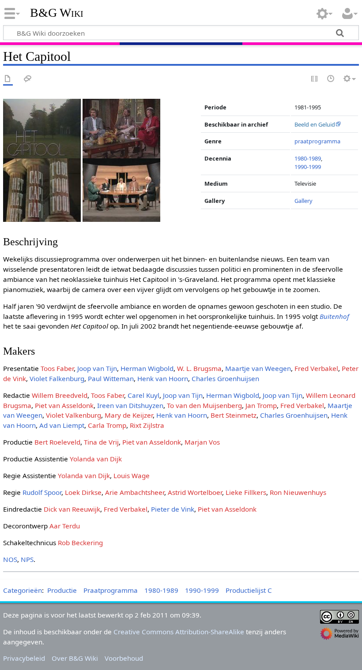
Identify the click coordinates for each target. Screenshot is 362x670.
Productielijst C (249, 590)
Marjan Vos (202, 442)
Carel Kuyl (143, 395)
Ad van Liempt (61, 425)
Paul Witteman (111, 378)
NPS (27, 559)
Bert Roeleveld (57, 442)
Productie (62, 590)
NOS (10, 559)
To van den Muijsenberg (204, 405)
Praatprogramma (110, 590)
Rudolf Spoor (42, 492)
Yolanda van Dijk (96, 458)
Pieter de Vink (172, 509)
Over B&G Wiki (75, 658)
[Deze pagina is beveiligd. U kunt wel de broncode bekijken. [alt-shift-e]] (315, 79)
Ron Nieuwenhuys (298, 492)
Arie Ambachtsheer (134, 492)
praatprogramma (317, 141)
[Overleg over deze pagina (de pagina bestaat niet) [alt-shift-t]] (28, 79)
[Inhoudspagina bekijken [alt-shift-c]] (8, 79)
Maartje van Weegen (258, 368)
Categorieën (22, 590)
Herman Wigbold (147, 368)
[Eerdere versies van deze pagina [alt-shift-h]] (331, 79)
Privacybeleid (24, 658)
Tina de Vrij (101, 442)
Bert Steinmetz (233, 415)
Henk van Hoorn (162, 378)
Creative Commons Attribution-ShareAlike (178, 631)
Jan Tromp (261, 405)
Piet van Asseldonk (64, 405)
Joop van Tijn (97, 368)
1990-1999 (307, 167)
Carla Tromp (107, 425)
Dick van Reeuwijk (72, 509)
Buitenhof (334, 316)
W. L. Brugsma (199, 368)
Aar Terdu (64, 525)
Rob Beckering (80, 542)
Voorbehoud (124, 658)
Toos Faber (57, 368)
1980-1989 (307, 158)
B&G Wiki (56, 13)
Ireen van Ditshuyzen (130, 405)
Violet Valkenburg (73, 415)
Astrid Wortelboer (195, 492)
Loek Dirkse (83, 492)
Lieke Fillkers (246, 492)
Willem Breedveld (59, 395)
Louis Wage (131, 475)
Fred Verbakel (316, 368)
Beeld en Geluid (314, 124)
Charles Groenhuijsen (225, 378)
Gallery (303, 201)
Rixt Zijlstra (147, 425)
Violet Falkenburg (57, 378)
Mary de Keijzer (129, 415)
